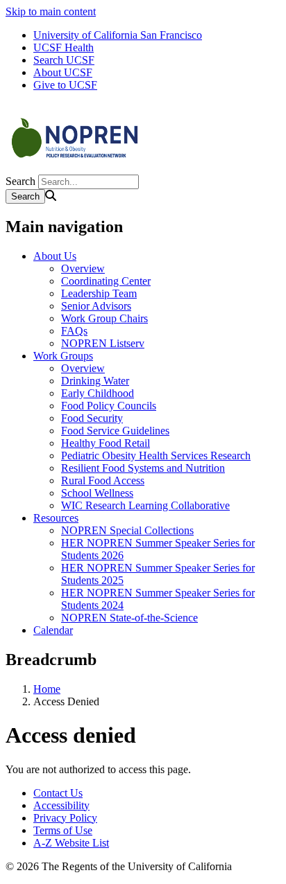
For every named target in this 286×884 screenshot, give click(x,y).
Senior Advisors (96, 306)
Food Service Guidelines (115, 430)
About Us (54, 256)
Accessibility (61, 805)
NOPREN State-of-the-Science (129, 618)
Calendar (53, 630)
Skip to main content (51, 11)
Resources (55, 518)
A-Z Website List (71, 843)
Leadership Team (99, 293)
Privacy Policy (65, 818)
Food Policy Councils (108, 406)
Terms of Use (62, 830)
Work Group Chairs (104, 318)
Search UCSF (63, 60)
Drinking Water (95, 381)
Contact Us (58, 793)
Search (20, 181)
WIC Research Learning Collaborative (145, 505)
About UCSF (62, 72)
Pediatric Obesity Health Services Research (156, 455)
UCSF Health (63, 47)
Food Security (92, 418)
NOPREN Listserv (102, 343)
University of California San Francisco (117, 35)
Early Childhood (97, 393)
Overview (83, 268)
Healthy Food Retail (105, 443)
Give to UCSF (65, 85)
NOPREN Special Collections (127, 530)
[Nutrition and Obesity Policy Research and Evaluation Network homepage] (75, 168)
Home (46, 689)
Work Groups (63, 356)
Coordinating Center (106, 281)
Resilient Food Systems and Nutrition (143, 468)
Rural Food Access (102, 480)
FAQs (74, 331)
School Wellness (97, 493)
